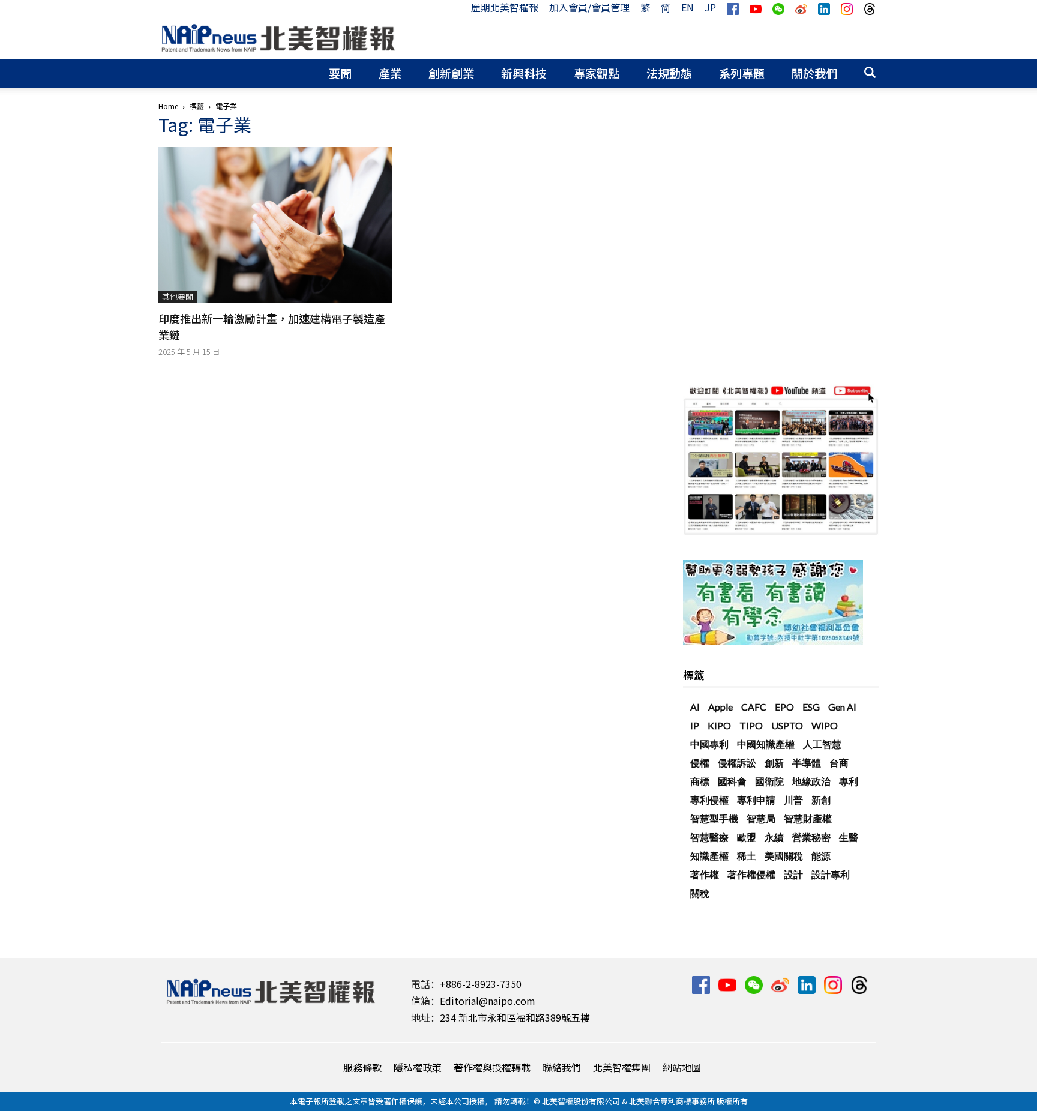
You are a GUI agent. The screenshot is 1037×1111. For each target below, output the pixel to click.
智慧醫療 (709, 837)
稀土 (746, 855)
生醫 (848, 837)
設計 (793, 874)
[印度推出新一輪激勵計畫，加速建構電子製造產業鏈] (275, 225)
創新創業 (451, 73)
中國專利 (709, 744)
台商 (839, 762)
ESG (811, 706)
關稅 (699, 893)
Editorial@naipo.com (487, 1000)
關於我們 (814, 73)
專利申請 (756, 799)
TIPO (751, 725)
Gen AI (842, 706)
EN (687, 7)
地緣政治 (811, 781)
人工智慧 (822, 744)
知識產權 (709, 855)
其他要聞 (177, 296)
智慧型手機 (714, 818)
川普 (793, 799)
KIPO (719, 725)
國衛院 (769, 781)
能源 (821, 855)
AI (695, 706)
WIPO (824, 725)
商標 (699, 781)
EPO (784, 706)
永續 (774, 837)
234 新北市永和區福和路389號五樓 (515, 1017)
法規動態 (669, 73)
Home (168, 106)
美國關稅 (784, 855)
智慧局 (761, 818)
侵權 (699, 762)
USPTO (787, 725)
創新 (774, 762)
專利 (848, 781)
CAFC (753, 706)
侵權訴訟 (737, 762)
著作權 (704, 874)
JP (710, 7)
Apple (720, 706)
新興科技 (524, 73)
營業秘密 (811, 837)
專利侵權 (709, 799)
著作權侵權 (751, 874)
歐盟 (746, 837)
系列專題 (742, 73)
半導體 (806, 762)
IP (694, 725)
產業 (390, 73)
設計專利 (830, 874)
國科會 (732, 781)
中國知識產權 (766, 744)
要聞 (340, 73)
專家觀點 (596, 73)
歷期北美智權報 (504, 7)
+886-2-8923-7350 (481, 984)
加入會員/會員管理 (589, 7)
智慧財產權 (808, 818)
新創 (821, 799)
